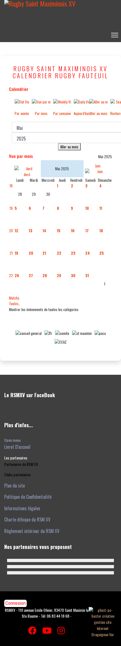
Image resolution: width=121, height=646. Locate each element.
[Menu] (114, 35)
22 (59, 253)
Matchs (14, 298)
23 (73, 253)
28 (44, 275)
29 (59, 275)
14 (44, 230)
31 (87, 275)
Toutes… (15, 303)
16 (73, 230)
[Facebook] (32, 630)
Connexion (15, 603)
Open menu (12, 440)
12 (16, 230)
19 (11, 208)
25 (101, 253)
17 (87, 230)
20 (11, 230)
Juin (97, 166)
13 (30, 230)
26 (17, 275)
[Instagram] (61, 630)
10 (87, 208)
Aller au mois (69, 147)
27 (31, 275)
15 (58, 230)
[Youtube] (47, 630)
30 (73, 275)
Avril (27, 174)
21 (11, 253)
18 (11, 185)
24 (87, 253)
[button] (15, 458)
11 (100, 208)
